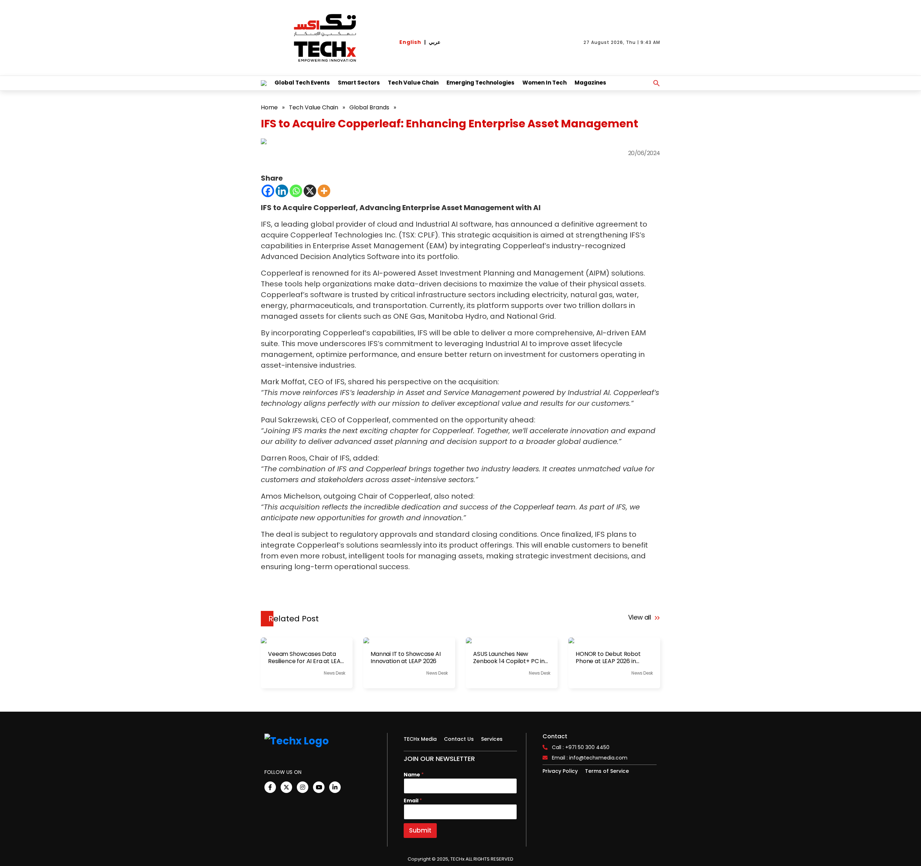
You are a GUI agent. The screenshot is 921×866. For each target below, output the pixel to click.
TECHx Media (420, 739)
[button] (656, 83)
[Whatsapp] (296, 191)
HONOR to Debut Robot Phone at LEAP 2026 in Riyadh (608, 657)
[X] (310, 191)
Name (414, 774)
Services (492, 739)
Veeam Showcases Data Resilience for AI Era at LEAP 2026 (306, 657)
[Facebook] (268, 191)
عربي (434, 42)
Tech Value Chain (413, 82)
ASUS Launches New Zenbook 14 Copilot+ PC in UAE (509, 657)
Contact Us (459, 739)
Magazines (590, 82)
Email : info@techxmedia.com (589, 757)
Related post (293, 618)
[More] (324, 191)
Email (413, 800)
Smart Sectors (359, 82)
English (410, 42)
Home (269, 107)
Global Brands (369, 107)
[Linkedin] (282, 191)
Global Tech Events (302, 82)
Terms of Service (607, 771)
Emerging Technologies (480, 82)
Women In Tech (544, 82)
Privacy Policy (560, 771)
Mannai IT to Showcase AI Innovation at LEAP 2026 (406, 657)
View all (640, 617)
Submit (420, 830)
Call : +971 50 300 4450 (580, 747)
